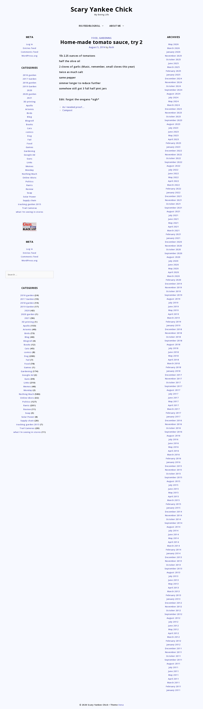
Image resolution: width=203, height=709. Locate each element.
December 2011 (173, 648)
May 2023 (173, 135)
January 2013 (173, 599)
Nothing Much (29, 173)
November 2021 (173, 200)
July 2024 (173, 97)
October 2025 (173, 59)
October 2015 (173, 473)
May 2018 (173, 355)
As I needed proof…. (73, 107)
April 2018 (173, 359)
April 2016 (173, 450)
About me (115, 25)
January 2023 (173, 146)
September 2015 (173, 477)
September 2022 (173, 162)
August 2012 (173, 618)
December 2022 (173, 150)
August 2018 (173, 344)
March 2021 (173, 230)
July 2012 (173, 621)
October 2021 (173, 203)
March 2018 (173, 363)
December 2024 (173, 78)
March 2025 (173, 67)
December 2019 (173, 283)
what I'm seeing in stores (29, 211)
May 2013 (173, 583)
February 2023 (173, 143)
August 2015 (173, 481)
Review (29, 189)
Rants (29, 185)
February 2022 (173, 188)
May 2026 (173, 44)
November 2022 (173, 154)
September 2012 (173, 614)
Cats (29, 128)
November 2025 (173, 55)
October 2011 (173, 656)
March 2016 (173, 454)
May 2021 (173, 222)
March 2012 (173, 637)
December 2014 (173, 511)
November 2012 (173, 606)
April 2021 (173, 226)
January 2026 (173, 51)
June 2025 (173, 63)
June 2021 (173, 219)
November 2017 (173, 378)
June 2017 (173, 397)
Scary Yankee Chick (102, 9)
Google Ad (29, 154)
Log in (29, 44)
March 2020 (173, 276)
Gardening (105, 38)
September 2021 (173, 207)
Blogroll (29, 120)
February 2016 (173, 458)
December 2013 (173, 557)
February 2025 (173, 70)
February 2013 (173, 595)
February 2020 (173, 279)
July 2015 (173, 485)
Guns (29, 158)
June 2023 (173, 131)
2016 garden (29, 75)
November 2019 (173, 287)
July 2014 (173, 530)
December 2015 (173, 466)
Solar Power (29, 196)
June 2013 (173, 580)
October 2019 (173, 291)
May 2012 (173, 629)
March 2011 (173, 682)
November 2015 (173, 469)
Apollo (29, 105)
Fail (29, 139)
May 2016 (173, 447)
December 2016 (173, 420)
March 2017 (173, 409)
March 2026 (173, 48)
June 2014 (173, 534)
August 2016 (173, 435)
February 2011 (173, 686)
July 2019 (173, 302)
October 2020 (173, 249)
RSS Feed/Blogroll (89, 25)
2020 (29, 90)
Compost (67, 110)
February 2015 (173, 504)
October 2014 (173, 519)
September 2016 (173, 431)
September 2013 (173, 568)
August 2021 (173, 211)
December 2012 (173, 602)
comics (29, 132)
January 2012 (173, 644)
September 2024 (173, 89)
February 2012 (173, 640)
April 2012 (173, 633)
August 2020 (173, 257)
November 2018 (173, 333)
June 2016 (173, 443)
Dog (29, 135)
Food (94, 38)
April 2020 (173, 272)
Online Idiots (29, 177)
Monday (29, 170)
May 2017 (173, 401)
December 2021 (173, 196)
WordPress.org (30, 55)
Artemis (29, 109)
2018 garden (29, 82)
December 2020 (173, 241)
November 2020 (173, 245)
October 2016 (173, 428)
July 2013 (173, 576)
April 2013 (173, 587)
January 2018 (173, 371)
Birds (29, 113)
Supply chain (29, 200)
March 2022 (173, 184)
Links (29, 162)
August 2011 (173, 663)
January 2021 (173, 238)
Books (29, 124)
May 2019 (173, 310)
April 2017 (173, 405)
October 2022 (173, 158)
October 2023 (173, 116)
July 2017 (173, 393)
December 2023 (173, 108)
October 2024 (173, 86)
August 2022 (173, 165)
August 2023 (173, 124)
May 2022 (173, 177)
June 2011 (173, 671)
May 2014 (173, 538)
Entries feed (29, 48)
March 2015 (173, 500)
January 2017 (173, 416)
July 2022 (173, 169)
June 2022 (173, 173)
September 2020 (173, 253)
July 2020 (173, 260)
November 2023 (173, 112)
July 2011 (173, 667)
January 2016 (173, 462)
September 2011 (173, 659)
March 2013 (173, 591)
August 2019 (173, 298)
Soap (29, 192)
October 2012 (173, 610)
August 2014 (173, 526)
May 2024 (173, 101)
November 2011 (173, 652)
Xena (121, 704)
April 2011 (173, 678)
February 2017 (173, 412)
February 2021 (173, 234)
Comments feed (29, 51)
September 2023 (173, 120)
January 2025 (173, 74)
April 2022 (173, 181)
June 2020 (173, 264)
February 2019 (173, 321)
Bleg (29, 116)
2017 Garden (29, 78)
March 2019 (173, 317)
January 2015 (173, 507)
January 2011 (173, 690)
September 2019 (173, 295)
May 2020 (173, 268)
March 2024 (173, 105)
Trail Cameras (29, 208)
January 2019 (173, 325)
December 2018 (173, 329)
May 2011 (173, 674)
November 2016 (173, 424)
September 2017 (173, 386)
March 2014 (173, 545)
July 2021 (173, 215)
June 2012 (173, 625)
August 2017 (173, 390)
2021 (29, 97)
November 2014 (173, 515)
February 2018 (173, 367)
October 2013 (173, 564)
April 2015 (173, 496)
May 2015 (173, 492)
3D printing (29, 101)
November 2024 (173, 82)
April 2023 (173, 139)
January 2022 (173, 192)
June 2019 (173, 306)
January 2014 (173, 553)
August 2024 (173, 93)
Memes (29, 166)
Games (29, 147)
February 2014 (173, 549)
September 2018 (173, 340)
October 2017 (173, 382)
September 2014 (173, 523)
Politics (30, 181)
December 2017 (173, 374)
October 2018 (173, 336)
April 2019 (173, 314)
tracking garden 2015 (29, 204)
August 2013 (173, 572)
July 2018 (173, 348)
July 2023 (173, 127)
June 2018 (173, 352)
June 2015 (173, 488)
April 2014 (173, 542)
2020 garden (29, 94)
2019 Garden (29, 86)
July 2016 (173, 439)
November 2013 (173, 561)
